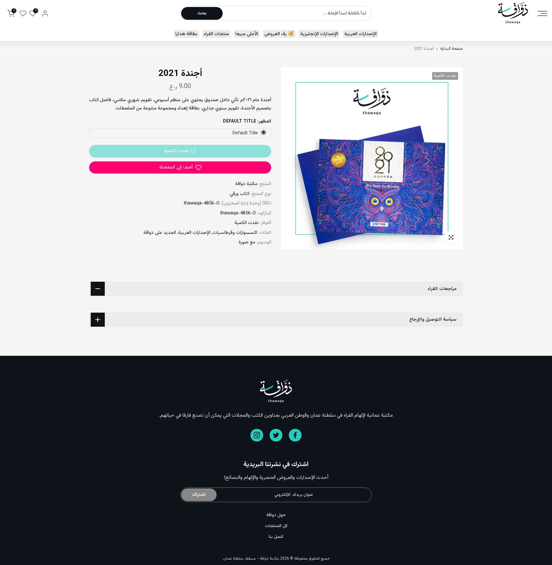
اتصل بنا (276, 536)
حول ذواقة (276, 515)
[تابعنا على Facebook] (295, 435)
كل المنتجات (276, 526)
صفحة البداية (451, 49)
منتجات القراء (216, 34)
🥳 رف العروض (279, 34)
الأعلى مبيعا (246, 34)
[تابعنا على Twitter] (276, 435)
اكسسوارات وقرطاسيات (235, 232)
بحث (202, 13)
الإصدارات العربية (360, 34)
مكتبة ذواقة (246, 184)
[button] (180, 167)
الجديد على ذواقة (159, 232)
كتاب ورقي (239, 193)
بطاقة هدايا (186, 34)
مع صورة (247, 242)
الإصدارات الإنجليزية (319, 34)
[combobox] (297, 13)
